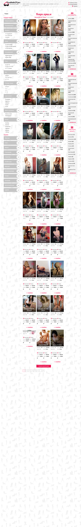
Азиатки (7, 124)
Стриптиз (7, 157)
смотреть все (73, 68)
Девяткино (72, 63)
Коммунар (71, 163)
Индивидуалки (34, 4)
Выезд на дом (8, 113)
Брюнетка (7, 101)
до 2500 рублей (8, 44)
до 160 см (7, 64)
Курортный (71, 110)
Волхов (71, 136)
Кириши (70, 156)
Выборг (71, 141)
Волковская (72, 45)
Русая (6, 106)
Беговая (71, 32)
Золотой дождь (9, 171)
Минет (7, 147)
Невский (71, 116)
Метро (27, 4)
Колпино (71, 161)
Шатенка (7, 103)
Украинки (7, 128)
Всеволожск (72, 139)
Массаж (7, 138)
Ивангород (71, 152)
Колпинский (72, 97)
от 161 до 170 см (9, 66)
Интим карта (26, 5)
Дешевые (51, 4)
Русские (7, 123)
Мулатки (7, 130)
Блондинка (7, 99)
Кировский (72, 94)
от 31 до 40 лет (8, 35)
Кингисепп (71, 154)
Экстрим (7, 180)
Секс (6, 143)
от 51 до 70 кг (8, 77)
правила (75, 6)
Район (24, 4)
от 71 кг (7, 79)
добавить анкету (73, 2)
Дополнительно (9, 185)
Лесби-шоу (8, 161)
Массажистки (41, 4)
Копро (7, 176)
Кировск (71, 159)
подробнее (30, 51)
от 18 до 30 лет (8, 33)
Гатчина (71, 146)
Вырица (71, 143)
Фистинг (7, 166)
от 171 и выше (8, 68)
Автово (71, 18)
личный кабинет (73, 4)
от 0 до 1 (7, 86)
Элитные (56, 4)
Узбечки (7, 132)
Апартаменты (8, 115)
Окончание (8, 152)
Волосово (71, 134)
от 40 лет (7, 37)
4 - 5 (6, 90)
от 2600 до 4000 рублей (10, 46)
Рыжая (6, 104)
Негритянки (7, 126)
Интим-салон (8, 57)
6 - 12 (6, 92)
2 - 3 (6, 88)
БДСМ (47, 4)
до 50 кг (7, 75)
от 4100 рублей (8, 48)
